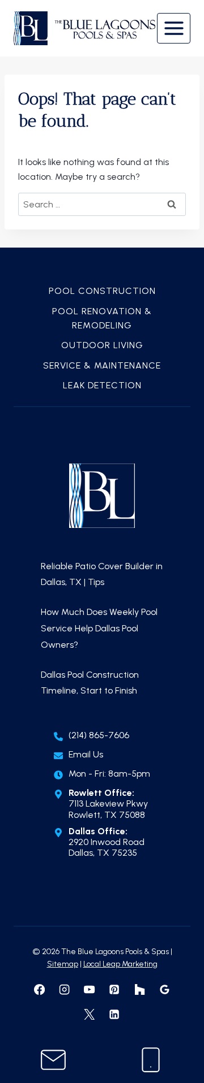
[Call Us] (151, 1060)
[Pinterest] (114, 989)
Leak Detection (102, 385)
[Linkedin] (114, 1014)
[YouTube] (89, 989)
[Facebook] (39, 989)
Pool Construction (102, 290)
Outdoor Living (102, 345)
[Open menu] (173, 28)
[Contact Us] (53, 1060)
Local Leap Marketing (120, 964)
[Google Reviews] (164, 989)
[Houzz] (139, 989)
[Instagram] (64, 989)
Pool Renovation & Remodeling (102, 318)
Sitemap (62, 964)
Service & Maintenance (102, 365)
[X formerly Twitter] (89, 1014)
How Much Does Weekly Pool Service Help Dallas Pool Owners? (99, 628)
